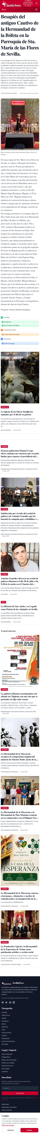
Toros (3, 1030)
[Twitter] (6, 1002)
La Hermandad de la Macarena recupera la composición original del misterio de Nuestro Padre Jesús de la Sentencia (18, 758)
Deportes (5, 1027)
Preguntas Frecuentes (9, 1107)
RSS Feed (5, 1044)
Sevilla (4, 1018)
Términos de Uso (7, 1066)
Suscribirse (20, 1093)
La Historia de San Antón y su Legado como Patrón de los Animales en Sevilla (19, 608)
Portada (4, 1012)
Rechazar (10, 1130)
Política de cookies (8, 1125)
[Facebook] (3, 1002)
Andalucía (5, 1021)
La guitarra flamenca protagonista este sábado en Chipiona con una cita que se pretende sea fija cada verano (19, 696)
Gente (4, 1024)
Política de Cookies (8, 1063)
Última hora (6, 1015)
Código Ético (6, 1057)
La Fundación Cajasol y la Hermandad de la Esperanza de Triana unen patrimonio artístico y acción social (19, 949)
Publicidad (5, 1104)
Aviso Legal (5, 1069)
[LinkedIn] (14, 1002)
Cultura (4, 1035)
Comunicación (6, 1033)
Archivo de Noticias (8, 1041)
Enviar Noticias (7, 1110)
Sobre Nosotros (7, 1054)
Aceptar (29, 1130)
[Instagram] (10, 1002)
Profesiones (6, 1038)
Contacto (5, 1071)
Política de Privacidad (9, 1060)
